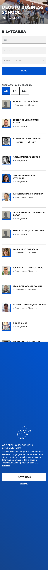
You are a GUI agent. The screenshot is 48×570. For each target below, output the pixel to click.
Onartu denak (24, 477)
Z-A (14, 91)
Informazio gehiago (11, 460)
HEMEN (6, 465)
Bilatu (24, 71)
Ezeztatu (24, 484)
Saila (24, 91)
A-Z (6, 91)
